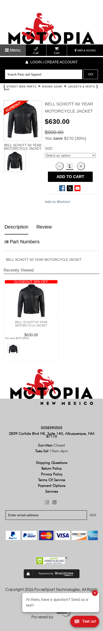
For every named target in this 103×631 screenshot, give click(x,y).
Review (44, 226)
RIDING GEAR (52, 86)
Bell (6, 89)
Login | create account (53, 62)
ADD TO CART (70, 176)
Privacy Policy (51, 474)
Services (51, 491)
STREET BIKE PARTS (21, 86)
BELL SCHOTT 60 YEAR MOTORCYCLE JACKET (31, 324)
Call (36, 53)
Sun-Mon (51, 445)
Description (16, 226)
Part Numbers (24, 241)
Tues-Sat (51, 451)
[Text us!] (84, 622)
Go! (90, 74)
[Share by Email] (77, 188)
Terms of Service (51, 480)
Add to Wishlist (57, 202)
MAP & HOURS (86, 50)
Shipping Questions (51, 462)
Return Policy (51, 468)
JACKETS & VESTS (81, 86)
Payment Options (51, 485)
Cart (56, 53)
